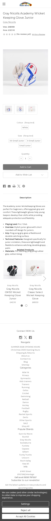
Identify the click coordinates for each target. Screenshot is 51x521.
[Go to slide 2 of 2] (26, 305)
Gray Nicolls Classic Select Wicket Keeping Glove (35, 294)
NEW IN (25, 372)
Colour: (25, 122)
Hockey (25, 405)
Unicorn (25, 458)
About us (25, 356)
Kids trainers (25, 381)
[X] (18, 186)
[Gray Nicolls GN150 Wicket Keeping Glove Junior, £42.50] (12, 269)
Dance (25, 402)
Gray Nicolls (25, 440)
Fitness (25, 375)
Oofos (25, 390)
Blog (26, 362)
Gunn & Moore (25, 434)
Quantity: (25, 154)
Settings (25, 503)
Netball (25, 399)
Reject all (25, 510)
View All (25, 464)
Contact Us (25, 359)
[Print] (14, 186)
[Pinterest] (23, 186)
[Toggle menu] (4, 4)
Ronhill (25, 437)
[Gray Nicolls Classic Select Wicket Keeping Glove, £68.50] (35, 269)
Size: (25, 136)
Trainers (25, 384)
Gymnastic (26, 378)
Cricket (25, 393)
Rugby (25, 411)
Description (25, 197)
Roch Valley (25, 461)
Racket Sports (25, 414)
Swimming (25, 396)
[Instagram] (20, 337)
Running (25, 387)
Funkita (25, 446)
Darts (25, 417)
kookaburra (25, 443)
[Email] (9, 186)
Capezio (25, 449)
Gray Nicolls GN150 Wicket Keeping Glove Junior (13, 294)
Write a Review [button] (38, 34)
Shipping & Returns (25, 353)
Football (25, 408)
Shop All (25, 426)
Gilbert (25, 452)
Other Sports (25, 420)
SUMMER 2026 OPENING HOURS (25, 347)
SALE (25, 423)
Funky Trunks (25, 455)
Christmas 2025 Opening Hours (25, 350)
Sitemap (25, 365)
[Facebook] (4, 186)
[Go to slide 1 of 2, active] (22, 305)
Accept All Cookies (25, 516)
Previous (4, 278)
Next (44, 278)
